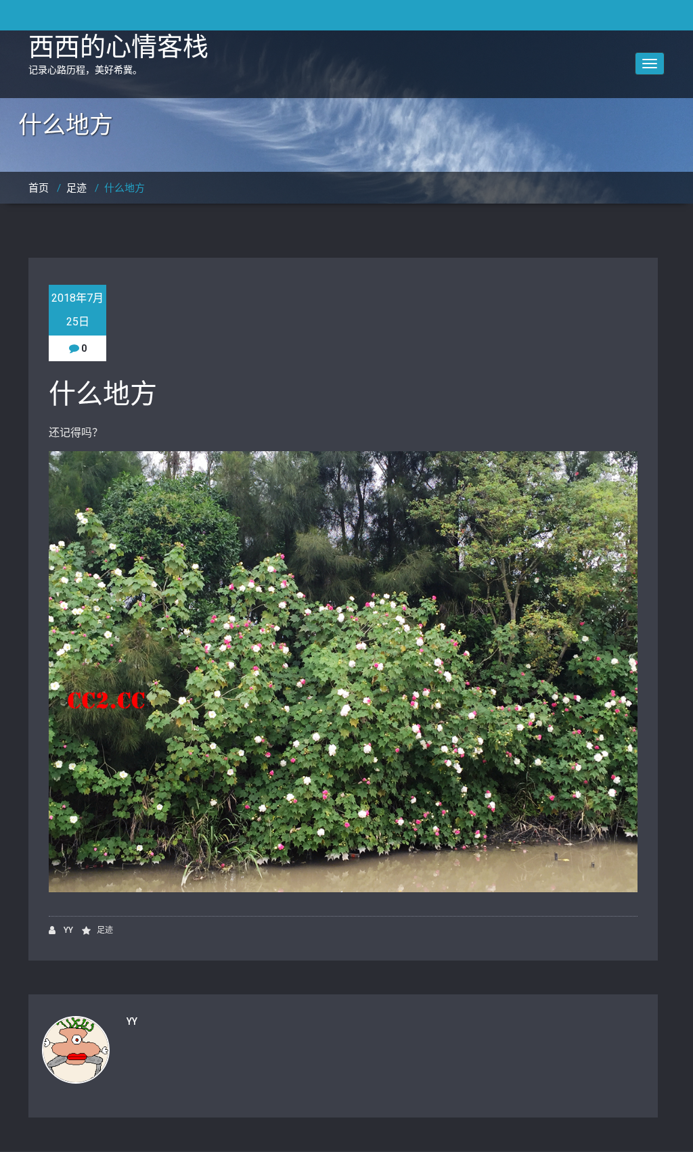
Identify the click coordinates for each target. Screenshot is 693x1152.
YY (67, 930)
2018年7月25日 (77, 310)
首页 (38, 188)
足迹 (76, 188)
